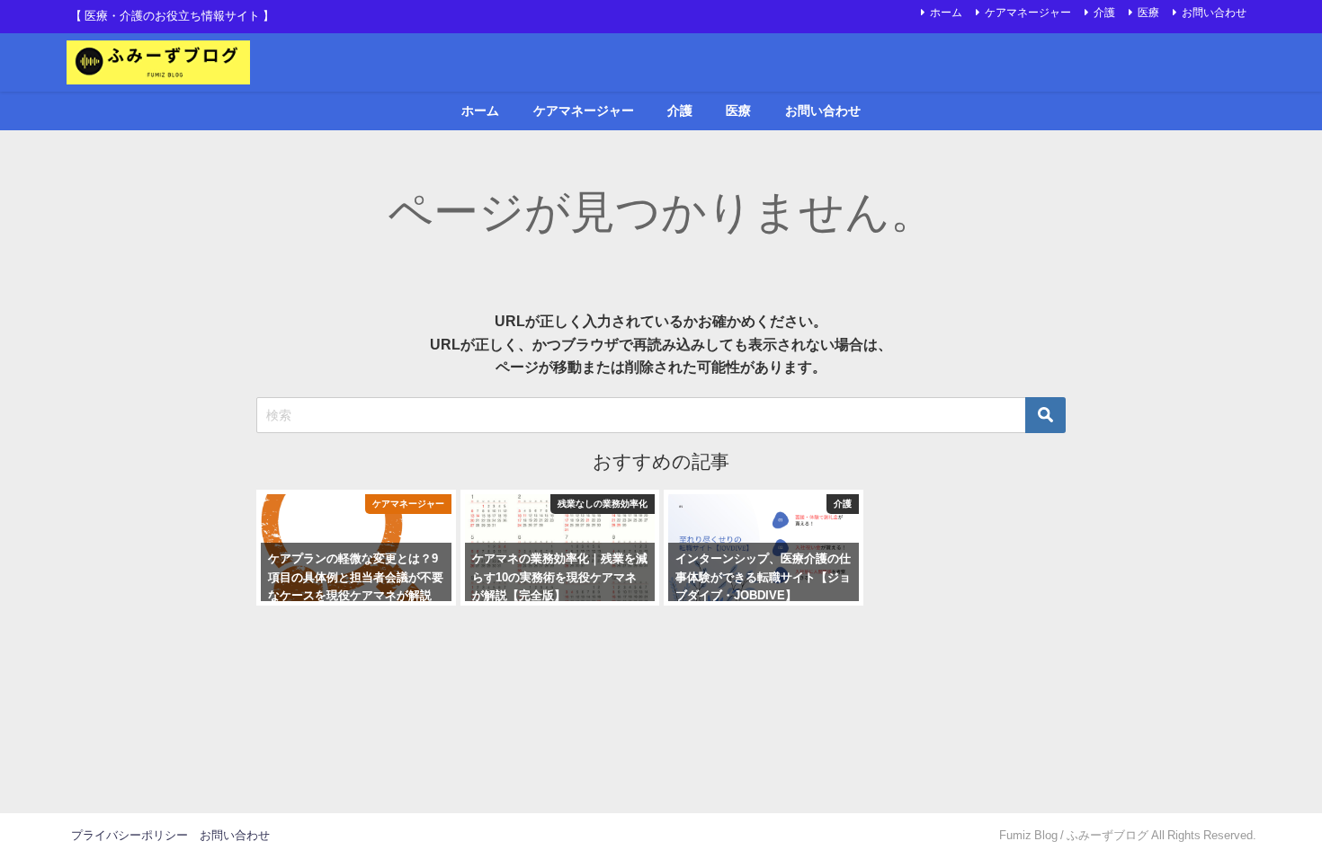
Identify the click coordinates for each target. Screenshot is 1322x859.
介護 (1104, 12)
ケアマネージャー (1028, 12)
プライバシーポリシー (129, 835)
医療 (1148, 12)
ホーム (946, 12)
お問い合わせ (1214, 12)
